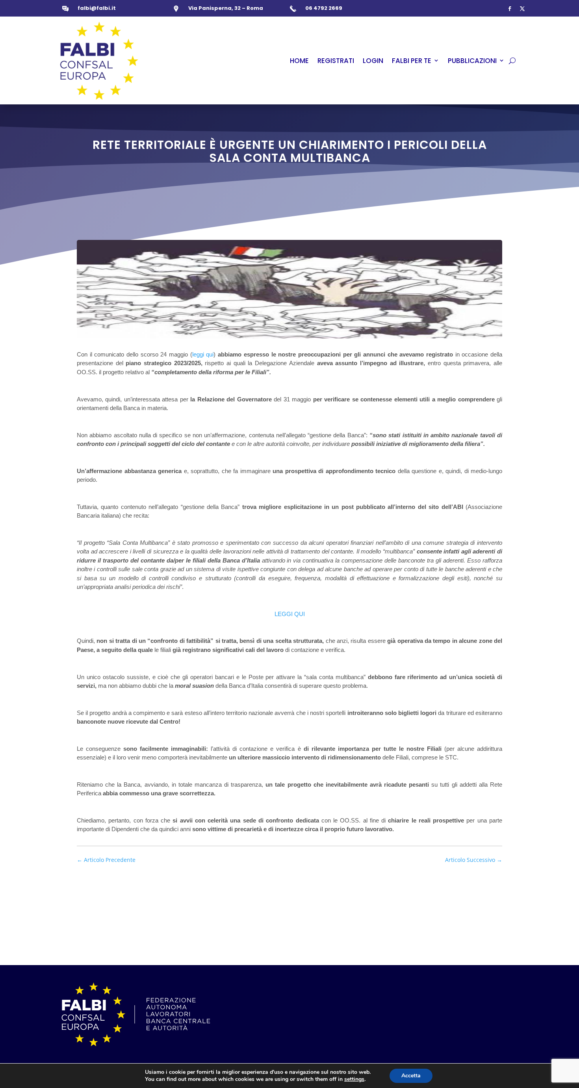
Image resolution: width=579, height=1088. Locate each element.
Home (299, 60)
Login (373, 60)
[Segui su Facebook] (509, 8)
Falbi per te (411, 60)
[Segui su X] (522, 8)
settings (354, 1079)
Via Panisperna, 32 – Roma (225, 8)
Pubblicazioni (472, 60)
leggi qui (203, 354)
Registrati (335, 60)
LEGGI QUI (290, 614)
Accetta (411, 1075)
